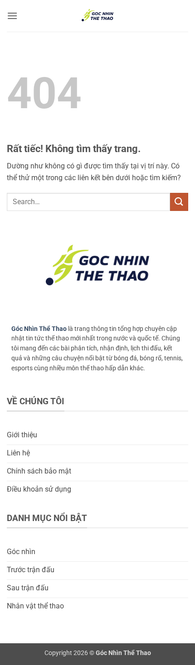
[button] (12, 16)
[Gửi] (179, 202)
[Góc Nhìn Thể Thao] (97, 16)
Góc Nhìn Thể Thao (39, 328)
